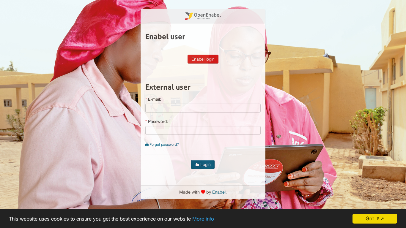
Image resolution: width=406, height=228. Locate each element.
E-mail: (154, 99)
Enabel (219, 191)
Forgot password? (164, 144)
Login (205, 164)
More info (203, 219)
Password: (158, 121)
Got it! (372, 218)
